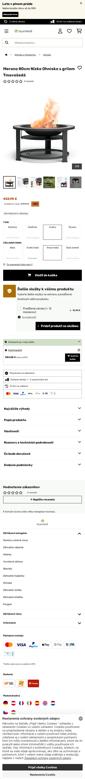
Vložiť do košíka (45, 275)
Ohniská (47, 55)
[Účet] (60, 31)
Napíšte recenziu (43, 499)
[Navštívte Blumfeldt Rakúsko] (13, 703)
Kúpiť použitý (15, 350)
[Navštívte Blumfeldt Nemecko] (5, 703)
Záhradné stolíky (12, 590)
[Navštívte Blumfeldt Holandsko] (53, 703)
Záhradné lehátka (13, 597)
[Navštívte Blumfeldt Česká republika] (5, 712)
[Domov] (10, 55)
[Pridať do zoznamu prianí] (79, 68)
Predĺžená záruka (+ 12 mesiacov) (37, 310)
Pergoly (7, 604)
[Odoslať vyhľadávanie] (6, 42)
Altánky (7, 554)
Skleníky (7, 568)
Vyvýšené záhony (13, 561)
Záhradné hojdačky (14, 575)
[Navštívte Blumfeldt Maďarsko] (13, 712)
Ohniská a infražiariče (25, 55)
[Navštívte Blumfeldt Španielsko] (37, 703)
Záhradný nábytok (13, 547)
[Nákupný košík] (79, 31)
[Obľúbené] (69, 31)
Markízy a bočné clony (15, 540)
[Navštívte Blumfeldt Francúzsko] (21, 703)
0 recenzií (29, 81)
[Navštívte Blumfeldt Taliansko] (29, 703)
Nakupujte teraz (10, 14)
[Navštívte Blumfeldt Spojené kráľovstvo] (45, 703)
